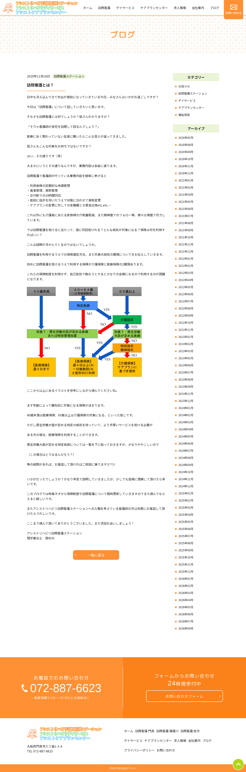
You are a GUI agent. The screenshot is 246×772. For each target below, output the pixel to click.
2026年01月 (185, 579)
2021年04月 (185, 194)
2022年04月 (185, 280)
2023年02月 (185, 344)
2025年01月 (185, 493)
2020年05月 (185, 138)
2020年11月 (185, 166)
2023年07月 (185, 372)
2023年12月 (185, 401)
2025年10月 (185, 557)
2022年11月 (185, 330)
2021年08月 (185, 223)
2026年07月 (185, 621)
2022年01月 (185, 258)
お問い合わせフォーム (184, 696)
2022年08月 (185, 308)
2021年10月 (185, 237)
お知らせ (184, 86)
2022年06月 (185, 294)
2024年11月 (185, 479)
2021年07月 (185, 216)
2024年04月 (185, 429)
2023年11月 (185, 394)
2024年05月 (185, 436)
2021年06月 (185, 209)
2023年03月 (185, 351)
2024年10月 (185, 472)
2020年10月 (185, 159)
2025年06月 (185, 529)
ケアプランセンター (191, 108)
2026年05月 (185, 607)
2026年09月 (185, 628)
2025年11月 (185, 564)
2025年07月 (185, 536)
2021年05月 (185, 202)
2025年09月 (185, 550)
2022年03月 (185, 273)
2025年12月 (185, 571)
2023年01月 (185, 337)
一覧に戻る (96, 554)
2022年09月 (185, 315)
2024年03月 (185, 422)
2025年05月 (185, 522)
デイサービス (187, 100)
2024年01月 (185, 408)
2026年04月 (185, 600)
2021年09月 (185, 230)
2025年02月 (185, 500)
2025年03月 (185, 507)
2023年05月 (185, 358)
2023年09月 (185, 386)
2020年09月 (185, 152)
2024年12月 (185, 486)
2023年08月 (185, 379)
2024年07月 (185, 450)
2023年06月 (185, 365)
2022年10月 (185, 322)
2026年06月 (185, 614)
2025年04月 (185, 514)
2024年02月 (185, 415)
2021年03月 (185, 187)
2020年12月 (185, 173)
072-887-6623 (65, 688)
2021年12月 (185, 251)
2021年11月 (185, 244)
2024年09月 (185, 465)
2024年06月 (185, 443)
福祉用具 (184, 115)
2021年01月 (185, 180)
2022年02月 (185, 266)
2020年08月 (185, 145)
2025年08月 (185, 543)
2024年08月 (185, 458)
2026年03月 (185, 593)
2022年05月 (185, 287)
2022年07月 (185, 301)
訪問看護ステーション (192, 93)
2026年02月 (185, 586)
